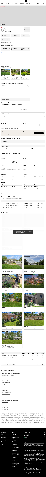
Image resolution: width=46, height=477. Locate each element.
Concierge (14, 434)
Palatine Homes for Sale (5, 390)
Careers (2, 441)
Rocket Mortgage (19, 104)
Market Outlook (14, 440)
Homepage (2, 83)
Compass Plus (14, 450)
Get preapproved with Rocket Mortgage (37, 26)
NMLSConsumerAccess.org (38, 472)
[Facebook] (44, 434)
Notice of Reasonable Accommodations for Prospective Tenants (32, 469)
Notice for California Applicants (36, 443)
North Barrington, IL (10, 32)
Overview (7, 3)
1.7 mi (42, 203)
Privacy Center (26, 442)
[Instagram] (44, 432)
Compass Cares (14, 451)
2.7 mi (42, 207)
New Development (15, 456)
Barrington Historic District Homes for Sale (8, 375)
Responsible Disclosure (37, 442)
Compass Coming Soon (16, 437)
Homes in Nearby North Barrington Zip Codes (10, 400)
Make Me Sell (14, 443)
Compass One (14, 441)
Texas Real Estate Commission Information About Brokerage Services (33, 465)
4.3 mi (42, 205)
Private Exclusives (15, 435)
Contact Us (3, 443)
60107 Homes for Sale (5, 409)
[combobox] (16, 1)
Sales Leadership (3, 437)
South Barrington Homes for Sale (6, 388)
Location (11, 3)
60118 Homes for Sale (5, 405)
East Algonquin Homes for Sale (6, 382)
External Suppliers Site (15, 463)
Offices (2, 444)
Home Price (3, 123)
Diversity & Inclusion (15, 453)
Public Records (27, 3)
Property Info (16, 3)
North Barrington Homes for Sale (6, 392)
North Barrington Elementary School (12, 203)
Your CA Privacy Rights (36, 444)
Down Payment (25, 123)
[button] (1, 1)
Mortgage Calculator (15, 447)
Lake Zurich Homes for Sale (6, 394)
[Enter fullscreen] (28, 86)
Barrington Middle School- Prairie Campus (12, 205)
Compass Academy (15, 448)
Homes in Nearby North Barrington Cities (9, 386)
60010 (14, 32)
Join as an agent (3, 440)
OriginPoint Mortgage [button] (12, 104)
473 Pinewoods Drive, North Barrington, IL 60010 (9, 359)
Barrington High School (9, 207)
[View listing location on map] (27, 29)
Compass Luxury (15, 444)
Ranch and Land (15, 461)
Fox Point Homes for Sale (5, 377)
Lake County (8, 83)
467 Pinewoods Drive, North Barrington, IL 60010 (9, 362)
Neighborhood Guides (15, 454)
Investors (2, 438)
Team (2, 435)
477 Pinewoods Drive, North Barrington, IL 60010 (9, 357)
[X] (44, 436)
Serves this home (29, 203)
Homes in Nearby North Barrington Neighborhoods (11, 373)
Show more (3, 384)
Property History (21, 3)
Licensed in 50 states (27, 473)
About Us (2, 434)
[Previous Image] (2, 71)
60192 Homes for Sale (5, 402)
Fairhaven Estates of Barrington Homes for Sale (8, 380)
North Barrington (12, 83)
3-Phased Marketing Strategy (17, 438)
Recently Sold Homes (15, 464)
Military (13, 460)
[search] (26, 1)
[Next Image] (9, 71)
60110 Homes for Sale (5, 407)
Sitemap (13, 466)
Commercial (14, 457)
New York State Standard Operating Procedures (30, 468)
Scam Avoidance (31, 442)
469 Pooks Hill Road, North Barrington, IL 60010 (9, 364)
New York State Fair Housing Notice (29, 467)
